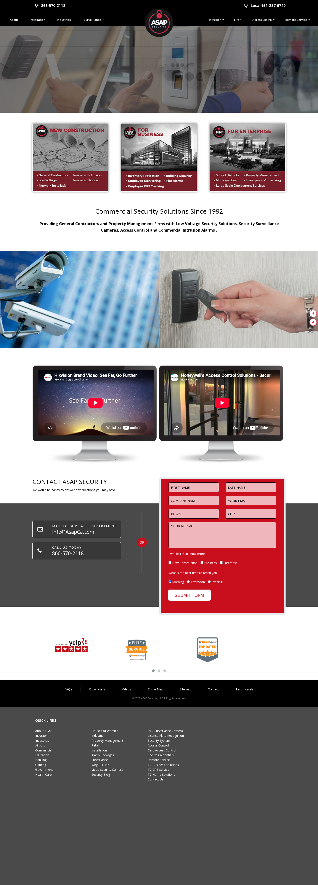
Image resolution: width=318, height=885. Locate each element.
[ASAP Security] (159, 23)
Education (42, 755)
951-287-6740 (273, 5)
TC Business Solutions (163, 765)
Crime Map (155, 689)
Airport (40, 745)
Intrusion (215, 20)
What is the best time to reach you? (193, 573)
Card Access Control (162, 750)
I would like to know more (187, 554)
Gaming (40, 765)
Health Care (43, 774)
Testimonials (245, 689)
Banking (41, 760)
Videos (126, 689)
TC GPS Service (158, 769)
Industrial (98, 735)
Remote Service (296, 20)
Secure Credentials (161, 755)
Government (44, 769)
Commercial (43, 750)
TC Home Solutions (161, 774)
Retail (95, 745)
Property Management (107, 740)
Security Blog (101, 774)
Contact (213, 689)
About (14, 20)
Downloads (97, 689)
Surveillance (92, 20)
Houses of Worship (105, 731)
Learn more (33, 327)
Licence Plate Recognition (166, 735)
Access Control (262, 20)
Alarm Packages (103, 755)
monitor (71, 300)
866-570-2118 (53, 5)
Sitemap (185, 689)
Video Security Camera (107, 769)
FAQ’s (68, 689)
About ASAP (43, 731)
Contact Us (155, 779)
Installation (37, 20)
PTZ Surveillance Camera (165, 731)
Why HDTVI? (100, 765)
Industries (64, 20)
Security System (159, 740)
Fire (236, 20)
